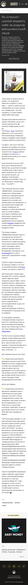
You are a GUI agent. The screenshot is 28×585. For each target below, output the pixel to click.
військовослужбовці (7, 502)
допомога (17, 502)
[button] (26, 4)
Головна (3, 10)
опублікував (6, 253)
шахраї (4, 505)
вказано (11, 223)
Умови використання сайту (14, 577)
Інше (11, 10)
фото (13, 131)
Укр (23, 4)
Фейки (7, 10)
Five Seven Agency (19, 582)
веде (23, 267)
